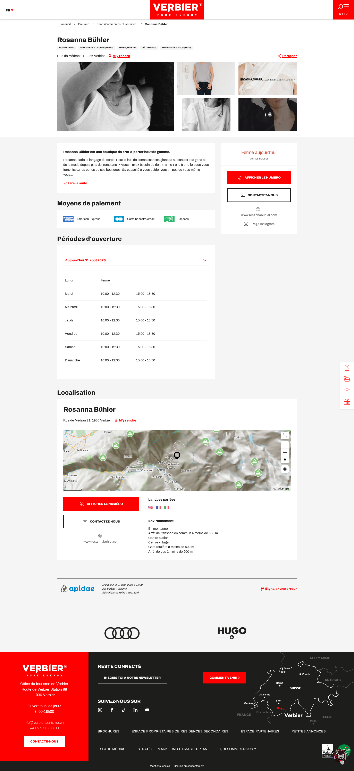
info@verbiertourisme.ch (44, 723)
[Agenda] (347, 402)
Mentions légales (160, 766)
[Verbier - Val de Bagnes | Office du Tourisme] (177, 9)
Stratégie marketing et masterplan (172, 749)
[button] (115, 96)
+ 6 (267, 114)
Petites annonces (309, 731)
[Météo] (347, 389)
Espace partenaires (260, 731)
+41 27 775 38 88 (44, 728)
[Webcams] (347, 367)
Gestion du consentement (189, 766)
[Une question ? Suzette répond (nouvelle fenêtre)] (339, 756)
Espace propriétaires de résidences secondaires (180, 731)
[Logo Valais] (327, 750)
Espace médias (111, 749)
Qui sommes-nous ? (238, 749)
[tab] (132, 260)
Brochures (108, 731)
